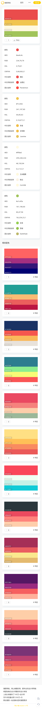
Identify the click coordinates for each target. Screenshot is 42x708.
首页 (21, 3)
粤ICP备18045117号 (21, 706)
